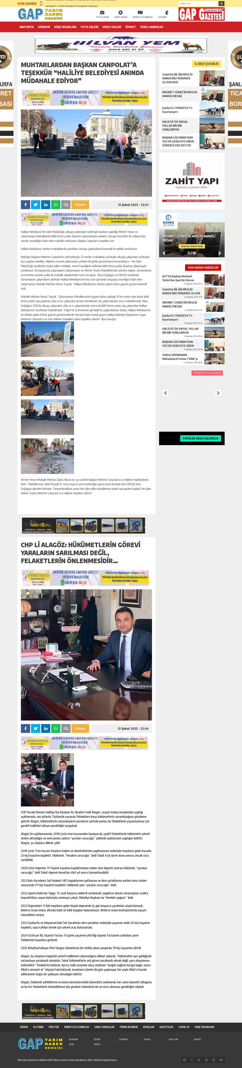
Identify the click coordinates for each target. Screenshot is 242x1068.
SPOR (71, 1044)
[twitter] (199, 1060)
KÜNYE (24, 1026)
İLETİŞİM (162, 17)
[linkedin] (213, 1060)
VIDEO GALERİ (120, 17)
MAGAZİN (173, 1039)
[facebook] (184, 1060)
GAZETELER (166, 1026)
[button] (41, 2)
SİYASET (130, 27)
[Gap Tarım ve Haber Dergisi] (40, 14)
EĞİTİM (97, 1039)
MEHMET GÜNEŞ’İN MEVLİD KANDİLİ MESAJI (72, 3)
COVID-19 (184, 1026)
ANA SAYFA (26, 27)
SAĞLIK (97, 1044)
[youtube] (221, 1060)
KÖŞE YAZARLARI (65, 27)
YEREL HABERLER (151, 27)
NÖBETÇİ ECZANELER (143, 17)
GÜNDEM (44, 27)
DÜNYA (147, 1039)
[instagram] (191, 1060)
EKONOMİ (73, 1039)
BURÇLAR (148, 1026)
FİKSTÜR (54, 1026)
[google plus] (206, 1060)
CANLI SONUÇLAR (104, 1026)
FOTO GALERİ (102, 17)
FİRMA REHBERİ (129, 1026)
